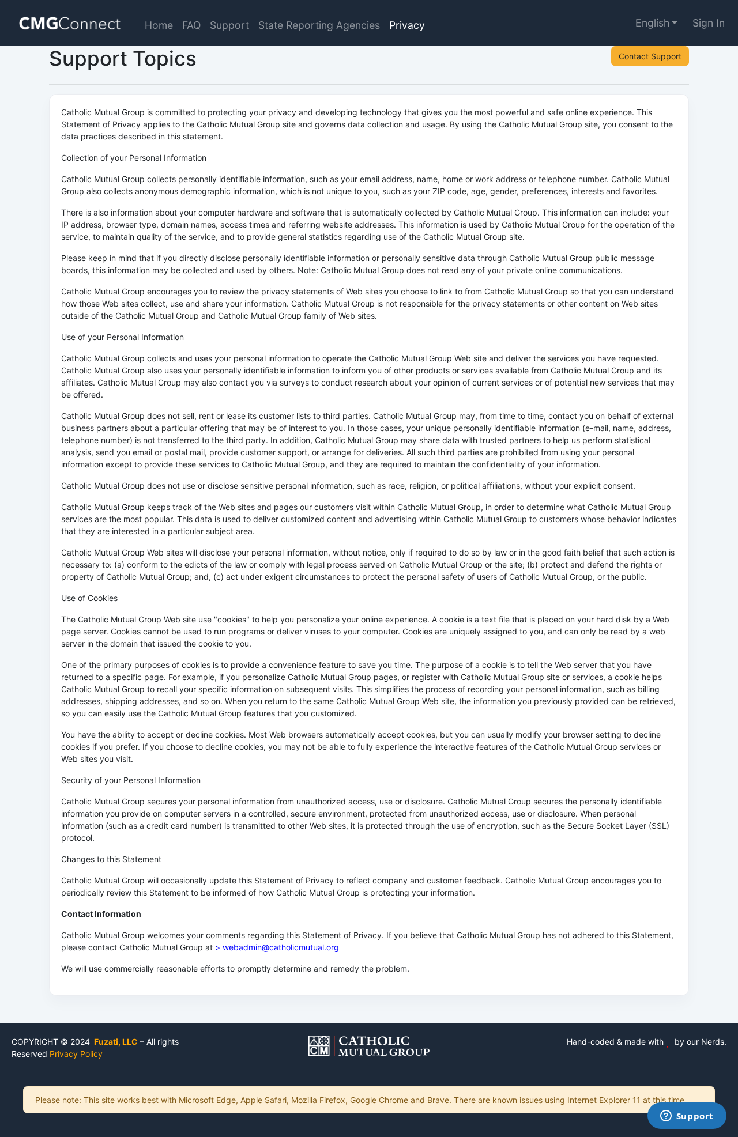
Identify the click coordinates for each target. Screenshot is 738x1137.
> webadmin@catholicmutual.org (277, 947)
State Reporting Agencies (319, 25)
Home (159, 25)
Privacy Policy (76, 1054)
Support (229, 25)
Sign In (708, 23)
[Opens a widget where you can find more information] (686, 1116)
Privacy (407, 25)
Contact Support (650, 56)
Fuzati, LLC (115, 1042)
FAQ (191, 25)
